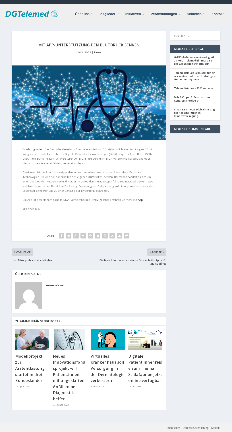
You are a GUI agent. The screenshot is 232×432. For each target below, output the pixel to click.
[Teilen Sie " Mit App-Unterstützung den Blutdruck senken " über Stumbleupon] (112, 235)
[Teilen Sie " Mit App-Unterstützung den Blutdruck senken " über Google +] (76, 235)
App (140, 199)
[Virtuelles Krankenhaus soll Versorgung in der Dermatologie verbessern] (108, 339)
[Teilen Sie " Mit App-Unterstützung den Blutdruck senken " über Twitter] (68, 235)
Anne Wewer (55, 285)
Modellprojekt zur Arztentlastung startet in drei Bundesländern (30, 368)
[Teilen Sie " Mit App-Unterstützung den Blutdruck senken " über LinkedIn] (97, 235)
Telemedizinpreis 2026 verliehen (194, 88)
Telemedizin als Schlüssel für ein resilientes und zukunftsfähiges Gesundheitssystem (194, 76)
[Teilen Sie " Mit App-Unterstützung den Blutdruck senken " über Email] (119, 235)
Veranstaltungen (164, 14)
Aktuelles (194, 14)
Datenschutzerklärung (195, 427)
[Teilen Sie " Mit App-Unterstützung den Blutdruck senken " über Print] (126, 235)
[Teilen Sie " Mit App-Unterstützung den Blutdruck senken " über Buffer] (105, 235)
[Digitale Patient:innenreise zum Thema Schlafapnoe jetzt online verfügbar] (145, 339)
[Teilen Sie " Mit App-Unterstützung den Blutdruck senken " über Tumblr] (83, 235)
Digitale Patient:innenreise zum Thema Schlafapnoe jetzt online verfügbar (145, 368)
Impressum (173, 427)
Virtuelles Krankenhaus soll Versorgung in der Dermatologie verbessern (108, 368)
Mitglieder (107, 14)
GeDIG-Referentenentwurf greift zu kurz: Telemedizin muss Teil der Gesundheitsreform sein (195, 60)
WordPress (73, 428)
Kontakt (218, 14)
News (97, 52)
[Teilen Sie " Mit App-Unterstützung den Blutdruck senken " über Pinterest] (90, 235)
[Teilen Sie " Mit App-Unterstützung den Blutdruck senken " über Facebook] (61, 235)
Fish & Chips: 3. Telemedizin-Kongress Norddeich (192, 98)
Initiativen (133, 14)
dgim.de (37, 149)
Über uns (82, 14)
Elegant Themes (38, 428)
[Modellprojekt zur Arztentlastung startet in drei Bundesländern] (32, 339)
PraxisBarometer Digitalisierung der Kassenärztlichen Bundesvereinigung (194, 113)
